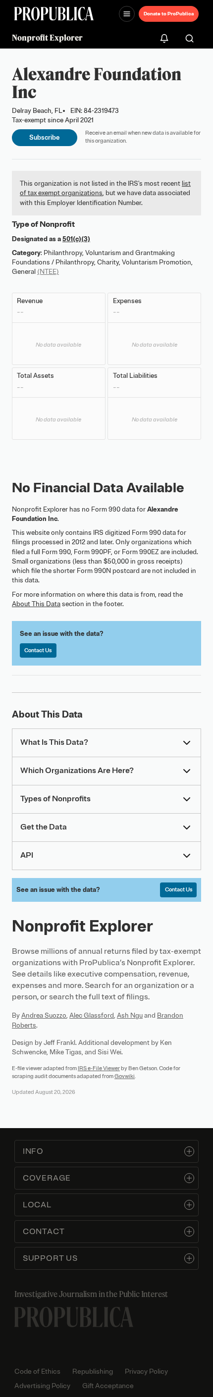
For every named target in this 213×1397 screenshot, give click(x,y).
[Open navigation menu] (127, 14)
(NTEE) (48, 271)
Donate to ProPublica (169, 13)
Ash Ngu (130, 1015)
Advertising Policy (42, 1386)
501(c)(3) (76, 239)
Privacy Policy (146, 1371)
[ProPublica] (54, 13)
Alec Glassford (91, 1015)
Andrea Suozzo (43, 1015)
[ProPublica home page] (73, 1317)
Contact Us (38, 650)
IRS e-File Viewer (99, 1068)
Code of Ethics (37, 1371)
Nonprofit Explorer (47, 38)
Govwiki (124, 1076)
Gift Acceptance (108, 1386)
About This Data (36, 604)
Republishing (92, 1371)
